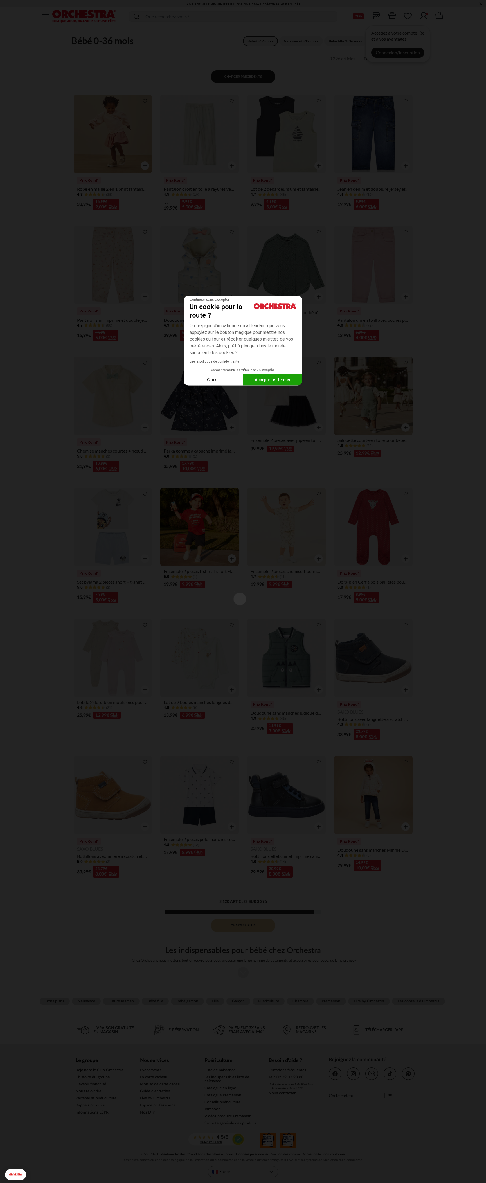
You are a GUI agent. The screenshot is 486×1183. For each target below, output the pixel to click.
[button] (15, 1174)
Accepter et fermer (273, 379)
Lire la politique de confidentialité (214, 361)
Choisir (213, 379)
